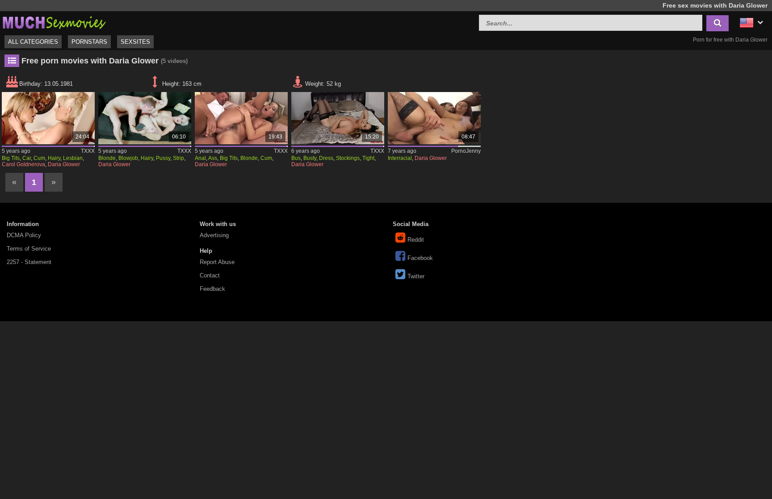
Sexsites (135, 41)
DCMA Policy (24, 235)
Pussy (163, 158)
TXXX (88, 151)
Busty (309, 158)
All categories (33, 41)
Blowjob (128, 158)
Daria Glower (64, 164)
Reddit (415, 239)
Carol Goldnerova (23, 164)
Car (26, 158)
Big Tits (11, 158)
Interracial (400, 158)
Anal (200, 158)
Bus (296, 158)
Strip (178, 158)
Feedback (212, 288)
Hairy (54, 158)
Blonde (107, 158)
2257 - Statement (29, 262)
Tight (368, 158)
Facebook (420, 258)
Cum (39, 158)
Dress (326, 158)
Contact (210, 275)
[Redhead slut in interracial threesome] (434, 118)
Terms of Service (29, 248)
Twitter (415, 276)
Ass (212, 158)
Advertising (214, 235)
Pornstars (89, 41)
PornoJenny (466, 151)
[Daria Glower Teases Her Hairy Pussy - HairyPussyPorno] (144, 118)
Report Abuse (217, 262)
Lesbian (73, 158)
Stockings (348, 158)
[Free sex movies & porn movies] (53, 21)
